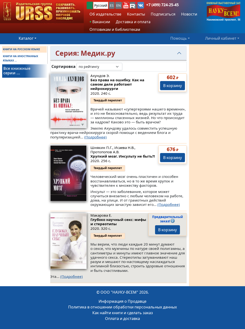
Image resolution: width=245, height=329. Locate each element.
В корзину (172, 85)
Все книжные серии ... (16, 71)
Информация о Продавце (122, 301)
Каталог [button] (26, 38)
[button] (125, 5)
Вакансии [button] (100, 21)
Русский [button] (100, 5)
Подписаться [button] (163, 14)
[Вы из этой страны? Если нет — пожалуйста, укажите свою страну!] (90, 5)
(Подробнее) (95, 137)
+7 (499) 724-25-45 (162, 4)
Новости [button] (189, 14)
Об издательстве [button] (105, 14)
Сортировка (63, 66)
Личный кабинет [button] (220, 38)
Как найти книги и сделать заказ (122, 312)
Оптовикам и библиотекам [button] (114, 29)
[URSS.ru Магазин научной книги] (42, 11)
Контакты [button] (136, 14)
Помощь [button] (178, 38)
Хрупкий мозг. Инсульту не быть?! (122, 156)
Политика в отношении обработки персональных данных (122, 307)
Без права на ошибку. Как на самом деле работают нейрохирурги (117, 84)
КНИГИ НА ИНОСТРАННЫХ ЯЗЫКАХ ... (20, 58)
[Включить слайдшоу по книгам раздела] (126, 66)
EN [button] (118, 5)
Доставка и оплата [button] (133, 21)
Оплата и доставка (122, 318)
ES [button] (112, 5)
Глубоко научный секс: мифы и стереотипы (118, 221)
